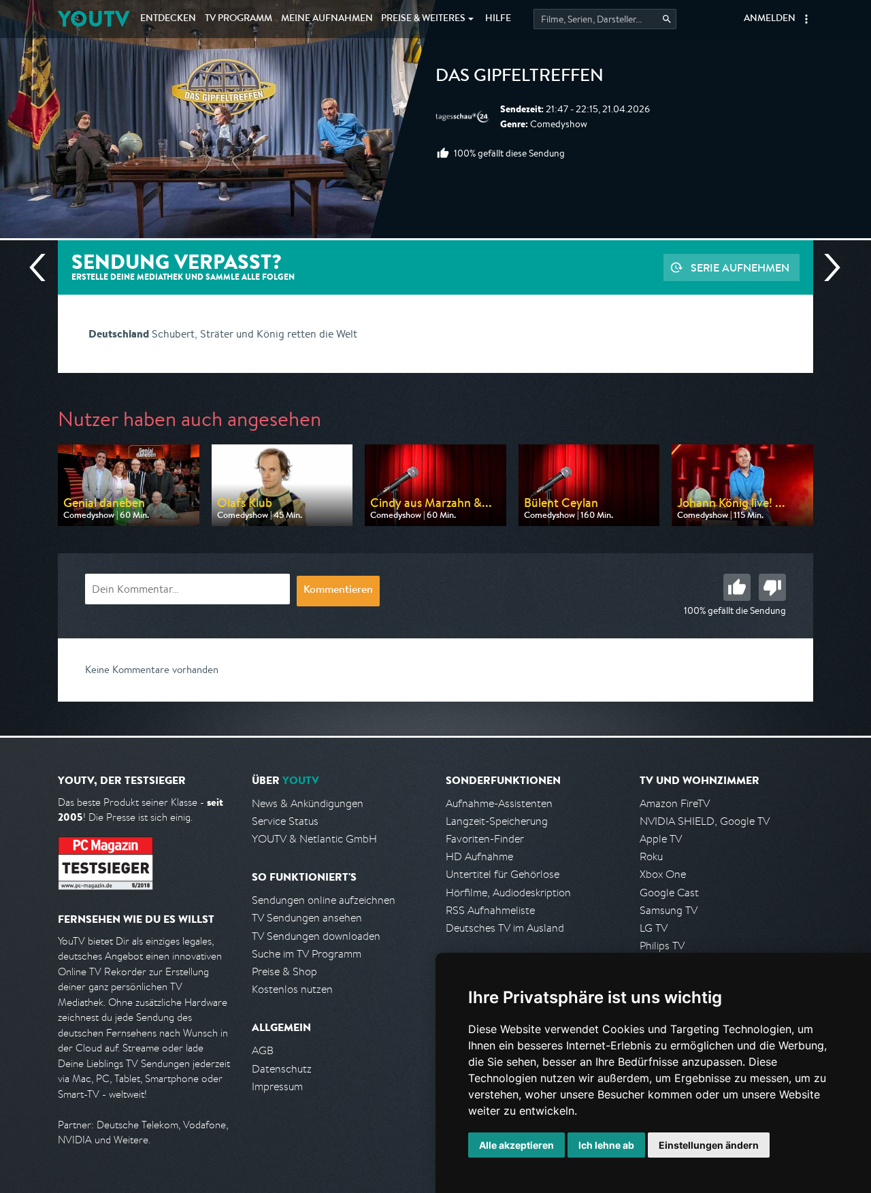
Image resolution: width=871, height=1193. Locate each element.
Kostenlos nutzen (292, 989)
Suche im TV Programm (306, 954)
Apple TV (661, 839)
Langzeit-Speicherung (497, 821)
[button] (806, 19)
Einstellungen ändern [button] (709, 1145)
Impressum (277, 1086)
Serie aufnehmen (740, 267)
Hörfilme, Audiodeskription (508, 892)
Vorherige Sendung (42, 267)
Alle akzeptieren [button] (516, 1145)
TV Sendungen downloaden (316, 936)
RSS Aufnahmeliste (490, 910)
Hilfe (498, 19)
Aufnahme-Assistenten (499, 803)
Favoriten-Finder (485, 839)
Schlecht (772, 587)
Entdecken (168, 19)
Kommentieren (338, 590)
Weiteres (423, 19)
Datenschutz (282, 1069)
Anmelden (769, 19)
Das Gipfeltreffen (520, 77)
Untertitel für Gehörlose (502, 874)
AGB (263, 1050)
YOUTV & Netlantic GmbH (314, 839)
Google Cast (669, 892)
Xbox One (663, 874)
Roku (651, 856)
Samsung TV (668, 910)
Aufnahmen (327, 19)
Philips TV (662, 945)
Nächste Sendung (826, 267)
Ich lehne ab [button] (606, 1145)
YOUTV (93, 18)
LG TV (654, 928)
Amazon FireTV (675, 803)
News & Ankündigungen (307, 803)
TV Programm (238, 19)
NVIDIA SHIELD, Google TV (705, 821)
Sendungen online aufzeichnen (323, 900)
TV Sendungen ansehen (307, 918)
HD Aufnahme (479, 856)
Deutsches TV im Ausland (505, 928)
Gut (737, 587)
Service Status (285, 821)
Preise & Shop (284, 971)
